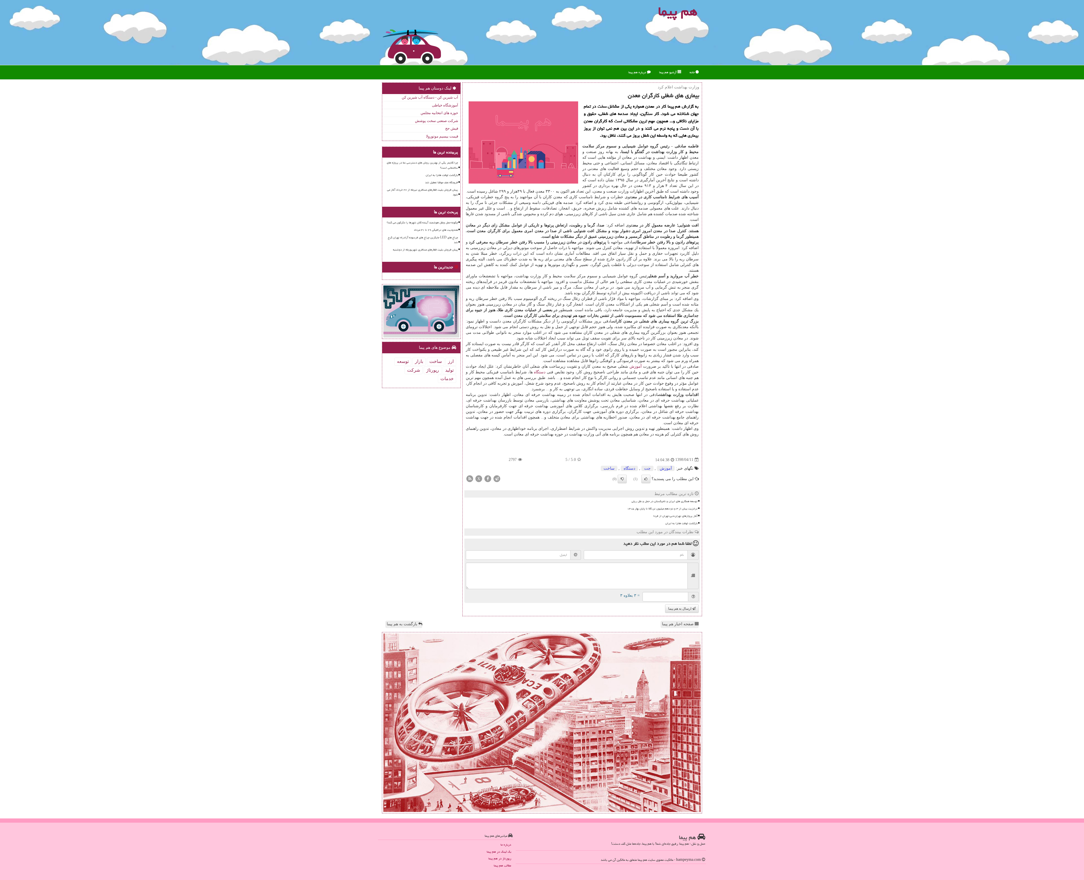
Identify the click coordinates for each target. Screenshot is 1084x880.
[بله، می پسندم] (645, 479)
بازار (419, 361)
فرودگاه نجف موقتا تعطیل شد (441, 182)
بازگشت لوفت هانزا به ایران (681, 523)
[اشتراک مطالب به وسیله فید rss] (470, 478)
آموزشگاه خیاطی (445, 105)
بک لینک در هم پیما (499, 852)
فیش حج (451, 128)
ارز (451, 361)
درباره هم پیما (637, 72)
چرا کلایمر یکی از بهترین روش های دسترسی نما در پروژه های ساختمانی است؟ (422, 165)
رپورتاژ (432, 370)
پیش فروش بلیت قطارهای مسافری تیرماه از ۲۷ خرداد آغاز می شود (422, 192)
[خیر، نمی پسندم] (622, 479)
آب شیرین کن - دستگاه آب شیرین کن (430, 97)
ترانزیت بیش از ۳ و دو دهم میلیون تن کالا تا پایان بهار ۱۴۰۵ (662, 508)
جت (647, 468)
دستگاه (539, 372)
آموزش (636, 366)
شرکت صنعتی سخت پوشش (436, 121)
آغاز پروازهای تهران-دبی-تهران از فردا (675, 516)
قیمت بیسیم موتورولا (442, 136)
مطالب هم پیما (502, 865)
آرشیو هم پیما (668, 72)
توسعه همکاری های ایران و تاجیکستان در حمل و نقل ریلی (664, 501)
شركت (413, 370)
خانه (693, 72)
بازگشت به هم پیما (402, 624)
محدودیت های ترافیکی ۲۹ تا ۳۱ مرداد (436, 230)
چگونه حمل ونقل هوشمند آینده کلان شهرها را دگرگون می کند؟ (422, 222)
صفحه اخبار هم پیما (678, 624)
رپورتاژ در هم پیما (499, 858)
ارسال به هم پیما (680, 609)
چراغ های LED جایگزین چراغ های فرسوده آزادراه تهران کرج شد (423, 240)
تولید (449, 370)
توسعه (403, 361)
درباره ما (506, 845)
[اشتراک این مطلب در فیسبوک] (488, 478)
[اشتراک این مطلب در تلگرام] (497, 478)
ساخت (609, 468)
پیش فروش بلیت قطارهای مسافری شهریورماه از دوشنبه (425, 249)
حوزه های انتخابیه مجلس (439, 113)
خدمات (447, 378)
